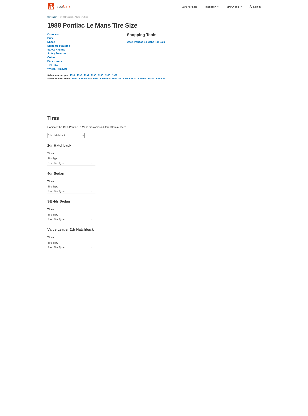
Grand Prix (129, 78)
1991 (86, 75)
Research (210, 6)
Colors (51, 57)
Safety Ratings (56, 49)
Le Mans (141, 78)
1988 (107, 75)
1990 (93, 75)
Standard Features (58, 45)
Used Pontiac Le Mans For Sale (146, 42)
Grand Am (116, 78)
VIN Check (233, 6)
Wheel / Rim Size (57, 69)
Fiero (95, 78)
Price (50, 38)
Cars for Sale (189, 6)
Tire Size (52, 65)
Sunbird (160, 78)
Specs (51, 42)
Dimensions (54, 61)
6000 (74, 78)
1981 (114, 75)
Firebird (104, 78)
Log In (256, 6)
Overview (53, 34)
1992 (79, 75)
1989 (100, 75)
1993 (72, 75)
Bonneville (85, 78)
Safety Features (56, 53)
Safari (151, 78)
